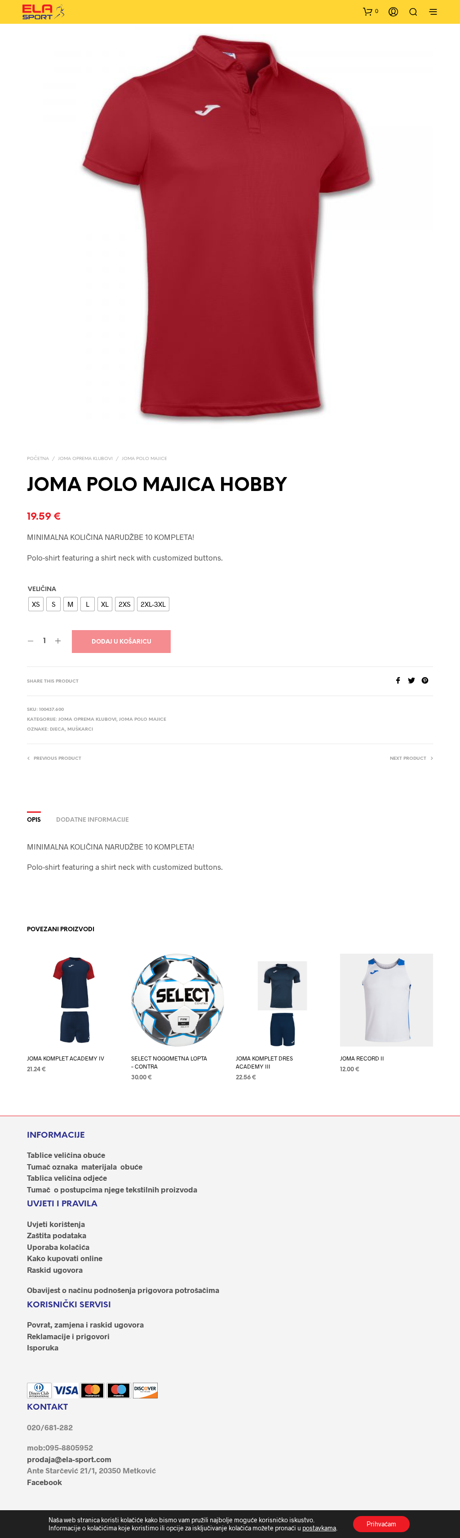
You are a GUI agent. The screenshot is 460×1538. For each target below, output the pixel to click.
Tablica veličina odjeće (67, 1177)
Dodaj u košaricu (121, 642)
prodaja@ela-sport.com (69, 1459)
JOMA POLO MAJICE (144, 458)
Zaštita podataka (56, 1235)
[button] (370, 11)
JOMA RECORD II (362, 1058)
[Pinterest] (427, 681)
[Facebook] (401, 681)
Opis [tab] (34, 820)
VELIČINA (42, 589)
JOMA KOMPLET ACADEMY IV (65, 1058)
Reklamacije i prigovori (68, 1336)
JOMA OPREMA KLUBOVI (85, 458)
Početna (38, 458)
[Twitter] (414, 681)
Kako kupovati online (64, 1257)
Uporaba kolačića (58, 1246)
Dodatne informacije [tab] (92, 820)
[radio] (36, 604)
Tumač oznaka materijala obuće (84, 1166)
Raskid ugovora (55, 1269)
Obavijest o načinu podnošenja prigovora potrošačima (123, 1289)
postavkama (319, 1528)
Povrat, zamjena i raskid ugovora (85, 1324)
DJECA (57, 729)
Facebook (44, 1481)
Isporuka (42, 1347)
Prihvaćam (381, 1524)
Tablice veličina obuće (66, 1154)
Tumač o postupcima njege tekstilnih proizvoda (112, 1189)
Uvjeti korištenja (56, 1223)
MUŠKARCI (80, 729)
